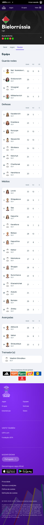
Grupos (4, 406)
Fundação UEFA (7, 437)
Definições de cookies (9, 493)
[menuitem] (13, 7)
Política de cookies (8, 489)
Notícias (26, 406)
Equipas (26, 401)
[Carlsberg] (22, 374)
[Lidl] (37, 374)
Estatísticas (6, 411)
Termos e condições (9, 485)
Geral (5, 47)
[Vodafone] (22, 379)
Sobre (25, 411)
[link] (11, 7)
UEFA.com (5, 433)
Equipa (20, 47)
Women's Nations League (4, 7)
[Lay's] (30, 374)
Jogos (12, 47)
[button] (38, 7)
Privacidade (6, 482)
